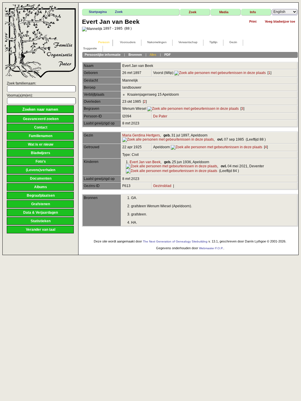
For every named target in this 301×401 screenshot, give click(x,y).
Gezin (233, 42)
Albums (40, 187)
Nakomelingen (157, 42)
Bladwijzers (40, 153)
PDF (167, 54)
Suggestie (90, 48)
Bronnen (135, 54)
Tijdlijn (213, 42)
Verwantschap (188, 42)
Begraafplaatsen (41, 195)
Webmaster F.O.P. (211, 248)
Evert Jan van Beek (145, 162)
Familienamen (40, 136)
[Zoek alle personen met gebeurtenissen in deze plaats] (220, 73)
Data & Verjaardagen (40, 212)
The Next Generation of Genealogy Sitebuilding (175, 241)
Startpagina (98, 12)
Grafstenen (40, 204)
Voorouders (128, 42)
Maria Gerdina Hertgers (141, 135)
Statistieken (41, 221)
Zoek (119, 12)
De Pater (160, 116)
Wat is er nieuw (40, 144)
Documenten (40, 178)
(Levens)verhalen (40, 170)
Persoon (104, 42)
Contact (40, 127)
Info (253, 12)
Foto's (41, 161)
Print (253, 21)
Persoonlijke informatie (103, 54)
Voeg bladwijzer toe (280, 21)
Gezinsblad (162, 186)
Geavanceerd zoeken (40, 119)
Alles (153, 54)
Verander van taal (40, 230)
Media (223, 12)
